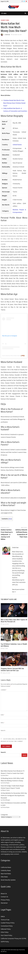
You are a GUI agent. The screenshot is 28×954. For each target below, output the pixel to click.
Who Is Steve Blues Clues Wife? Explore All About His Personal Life (14, 621)
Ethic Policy (4, 932)
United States (17, 145)
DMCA (3, 916)
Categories (4, 815)
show (10, 519)
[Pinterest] (26, 1)
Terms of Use (5, 920)
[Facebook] (22, 1)
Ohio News (4, 877)
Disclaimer (4, 903)
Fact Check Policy (6, 935)
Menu (4, 13)
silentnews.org (14, 949)
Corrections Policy (7, 926)
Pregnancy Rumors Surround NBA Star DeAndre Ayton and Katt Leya (12, 669)
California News (6, 867)
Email (3, 722)
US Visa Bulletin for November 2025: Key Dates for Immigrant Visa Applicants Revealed (14, 795)
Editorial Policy (6, 929)
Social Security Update (8, 880)
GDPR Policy (5, 942)
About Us (4, 893)
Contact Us (4, 897)
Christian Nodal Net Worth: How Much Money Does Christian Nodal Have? (14, 103)
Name (3, 715)
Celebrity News (5, 20)
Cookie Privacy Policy (7, 923)
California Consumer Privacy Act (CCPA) (13, 938)
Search (3, 752)
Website (3, 730)
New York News (6, 874)
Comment (4, 690)
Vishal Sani (7, 34)
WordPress (4, 951)
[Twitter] (24, 1)
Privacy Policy (5, 900)
